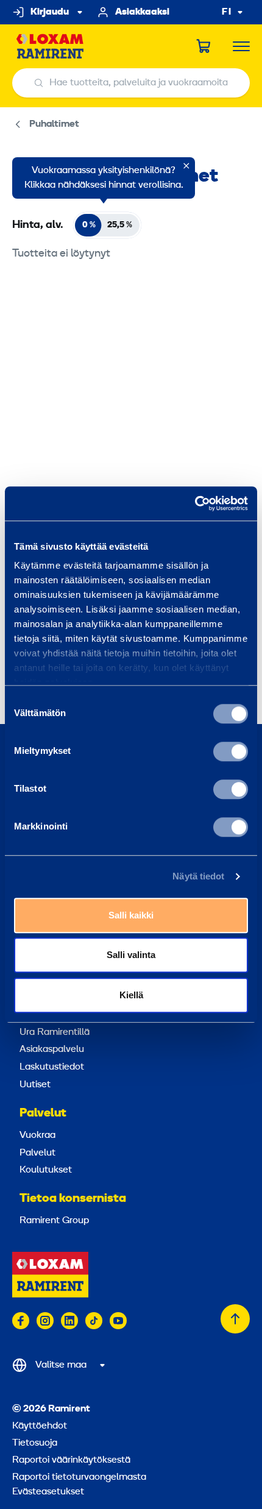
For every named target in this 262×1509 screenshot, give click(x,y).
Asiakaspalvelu (51, 1049)
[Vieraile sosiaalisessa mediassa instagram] (45, 1320)
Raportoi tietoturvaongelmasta (79, 1477)
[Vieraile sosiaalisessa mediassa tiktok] (93, 1320)
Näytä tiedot (198, 876)
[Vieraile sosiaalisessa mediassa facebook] (20, 1320)
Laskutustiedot (51, 1067)
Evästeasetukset (48, 1492)
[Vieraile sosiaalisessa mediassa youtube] (118, 1320)
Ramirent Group (54, 1221)
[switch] (230, 751)
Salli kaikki (131, 915)
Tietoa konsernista (72, 1199)
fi (227, 12)
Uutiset (35, 1085)
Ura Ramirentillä (54, 1032)
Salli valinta (131, 955)
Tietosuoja (34, 1443)
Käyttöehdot (39, 1426)
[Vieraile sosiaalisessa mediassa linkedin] (69, 1320)
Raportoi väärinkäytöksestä (71, 1460)
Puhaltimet (54, 124)
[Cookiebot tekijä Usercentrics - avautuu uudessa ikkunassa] (194, 503)
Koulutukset (45, 1170)
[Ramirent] (50, 46)
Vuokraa (37, 1135)
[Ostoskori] (204, 46)
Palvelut (42, 1113)
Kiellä (131, 995)
